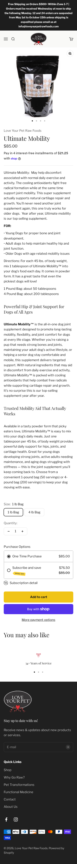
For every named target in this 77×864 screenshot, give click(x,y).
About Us (11, 807)
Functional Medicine (18, 792)
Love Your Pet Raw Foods (22, 131)
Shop (7, 770)
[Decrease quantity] (8, 531)
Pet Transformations (19, 785)
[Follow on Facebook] (6, 819)
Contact (10, 799)
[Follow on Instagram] (15, 819)
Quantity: (10, 523)
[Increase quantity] (22, 531)
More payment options (38, 620)
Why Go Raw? (14, 777)
